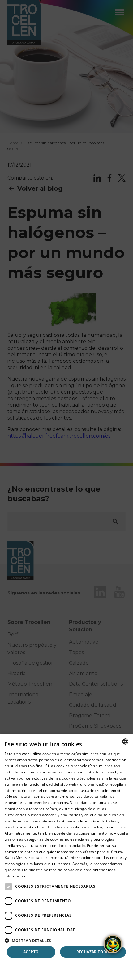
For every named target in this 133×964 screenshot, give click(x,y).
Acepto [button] (31, 951)
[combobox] (125, 741)
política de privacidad (63, 870)
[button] (66, 940)
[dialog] (66, 849)
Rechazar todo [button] (92, 951)
